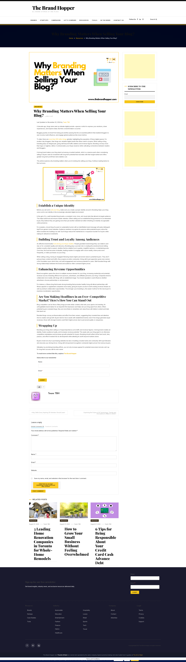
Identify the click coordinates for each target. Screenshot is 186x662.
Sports (85, 621)
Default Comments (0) (37, 426)
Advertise (114, 618)
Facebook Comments (51, 426)
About (113, 610)
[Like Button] (39, 386)
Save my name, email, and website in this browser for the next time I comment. (60, 478)
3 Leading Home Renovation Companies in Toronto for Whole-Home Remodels (43, 543)
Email (33, 462)
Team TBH (66, 122)
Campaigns (56, 20)
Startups (44, 20)
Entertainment (59, 618)
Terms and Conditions (93, 659)
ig (39, 645)
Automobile (59, 610)
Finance (57, 625)
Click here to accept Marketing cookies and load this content (46, 485)
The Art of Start (138, 655)
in (33, 645)
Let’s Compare (70, 20)
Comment (35, 435)
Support (141, 621)
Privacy (141, 614)
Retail (85, 618)
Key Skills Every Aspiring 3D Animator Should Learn (49, 412)
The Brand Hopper (53, 7)
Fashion (57, 621)
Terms (141, 610)
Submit (42, 380)
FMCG (57, 629)
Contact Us (119, 20)
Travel (85, 629)
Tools (94, 20)
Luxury (85, 614)
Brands (34, 20)
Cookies (141, 618)
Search (152, 19)
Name (33, 454)
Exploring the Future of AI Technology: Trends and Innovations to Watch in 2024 (100, 413)
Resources (84, 20)
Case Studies (31, 618)
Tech (84, 625)
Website (34, 470)
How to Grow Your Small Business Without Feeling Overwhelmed (77, 541)
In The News (105, 20)
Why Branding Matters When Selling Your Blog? (70, 113)
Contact (113, 614)
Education (58, 614)
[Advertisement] (139, 66)
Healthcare (58, 633)
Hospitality (86, 610)
